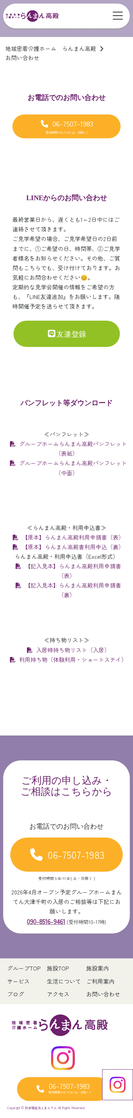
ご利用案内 (100, 981)
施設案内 (97, 968)
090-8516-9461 (46, 921)
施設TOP (58, 968)
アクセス (58, 994)
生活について (64, 981)
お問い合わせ (103, 994)
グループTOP (24, 968)
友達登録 (71, 333)
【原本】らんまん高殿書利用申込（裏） (73, 547)
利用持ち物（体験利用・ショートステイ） (73, 660)
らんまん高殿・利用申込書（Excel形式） (66, 556)
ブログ (15, 994)
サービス (18, 981)
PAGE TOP (123, 1078)
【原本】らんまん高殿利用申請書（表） (73, 537)
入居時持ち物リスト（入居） (73, 650)
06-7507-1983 (70, 126)
